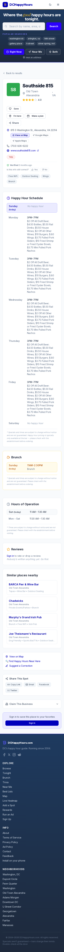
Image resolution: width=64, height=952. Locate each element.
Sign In (32, 723)
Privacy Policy (10, 842)
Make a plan (37, 116)
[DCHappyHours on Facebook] (4, 754)
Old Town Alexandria (32, 93)
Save (16, 108)
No (46, 169)
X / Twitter (12, 690)
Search (54, 26)
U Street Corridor (12, 906)
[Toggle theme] (50, 4)
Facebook (44, 684)
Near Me (37, 51)
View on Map (21, 135)
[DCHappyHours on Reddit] (19, 754)
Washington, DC (11, 874)
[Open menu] (58, 4)
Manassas (8, 925)
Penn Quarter (10, 883)
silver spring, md (46, 43)
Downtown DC (10, 902)
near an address (33, 57)
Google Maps (41, 135)
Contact (7, 851)
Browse (7, 768)
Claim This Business (21, 704)
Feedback (8, 856)
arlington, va (34, 38)
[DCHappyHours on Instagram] (14, 754)
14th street (49, 38)
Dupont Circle (10, 879)
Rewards (7, 810)
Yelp (11, 157)
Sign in (10, 555)
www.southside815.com (23, 150)
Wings (46, 176)
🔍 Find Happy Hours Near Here (22, 661)
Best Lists (8, 791)
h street (30, 43)
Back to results (14, 73)
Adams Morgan (11, 897)
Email (31, 684)
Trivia (6, 782)
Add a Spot (9, 805)
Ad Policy (8, 846)
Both (55, 51)
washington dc (17, 38)
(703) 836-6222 (19, 145)
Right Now (16, 51)
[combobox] (24, 26)
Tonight (7, 773)
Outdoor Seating (30, 176)
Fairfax (6, 920)
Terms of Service (12, 837)
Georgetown (9, 911)
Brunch (12, 181)
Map (5, 796)
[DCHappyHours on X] (9, 754)
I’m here (17, 116)
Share (15, 122)
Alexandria (8, 915)
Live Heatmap (10, 800)
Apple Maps (21, 141)
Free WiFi (13, 176)
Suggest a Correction (20, 665)
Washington (9, 888)
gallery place (16, 43)
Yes (36, 169)
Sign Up (7, 819)
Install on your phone (14, 860)
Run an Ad (8, 814)
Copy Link (15, 684)
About (6, 833)
